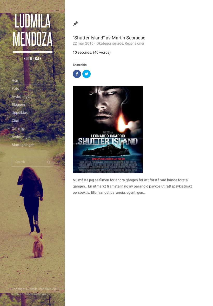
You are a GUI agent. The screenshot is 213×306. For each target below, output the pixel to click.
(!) (48, 294)
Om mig (18, 129)
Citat (15, 121)
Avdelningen (21, 96)
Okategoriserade (109, 43)
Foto (15, 88)
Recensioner (134, 43)
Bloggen (18, 104)
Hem (15, 80)
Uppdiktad (20, 112)
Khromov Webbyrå (33, 294)
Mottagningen (23, 145)
